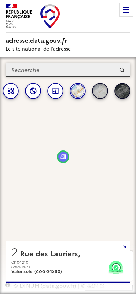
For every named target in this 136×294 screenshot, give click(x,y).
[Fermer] (124, 247)
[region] (68, 175)
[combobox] (68, 70)
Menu (126, 10)
